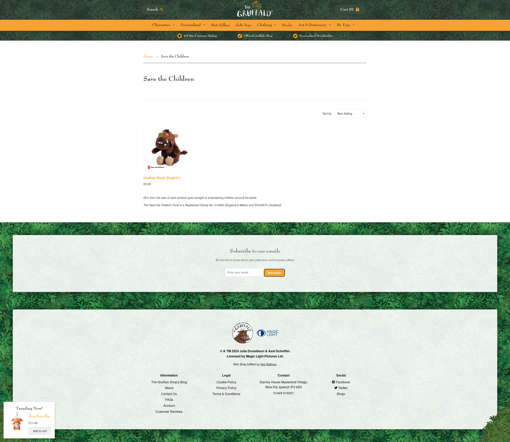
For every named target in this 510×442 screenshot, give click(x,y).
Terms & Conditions (226, 393)
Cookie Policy (226, 382)
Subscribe (274, 272)
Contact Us (169, 393)
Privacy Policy (226, 387)
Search (152, 9)
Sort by (327, 113)
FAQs (169, 399)
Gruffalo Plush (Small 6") (161, 178)
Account (169, 405)
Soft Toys (243, 25)
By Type (344, 25)
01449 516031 (283, 392)
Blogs (341, 393)
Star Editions (268, 364)
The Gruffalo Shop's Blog (169, 382)
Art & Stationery (312, 25)
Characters (161, 25)
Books (287, 25)
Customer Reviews (169, 411)
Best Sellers (220, 25)
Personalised (191, 25)
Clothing (265, 25)
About (169, 387)
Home (148, 57)
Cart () (346, 9)
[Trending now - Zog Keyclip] (17, 430)
